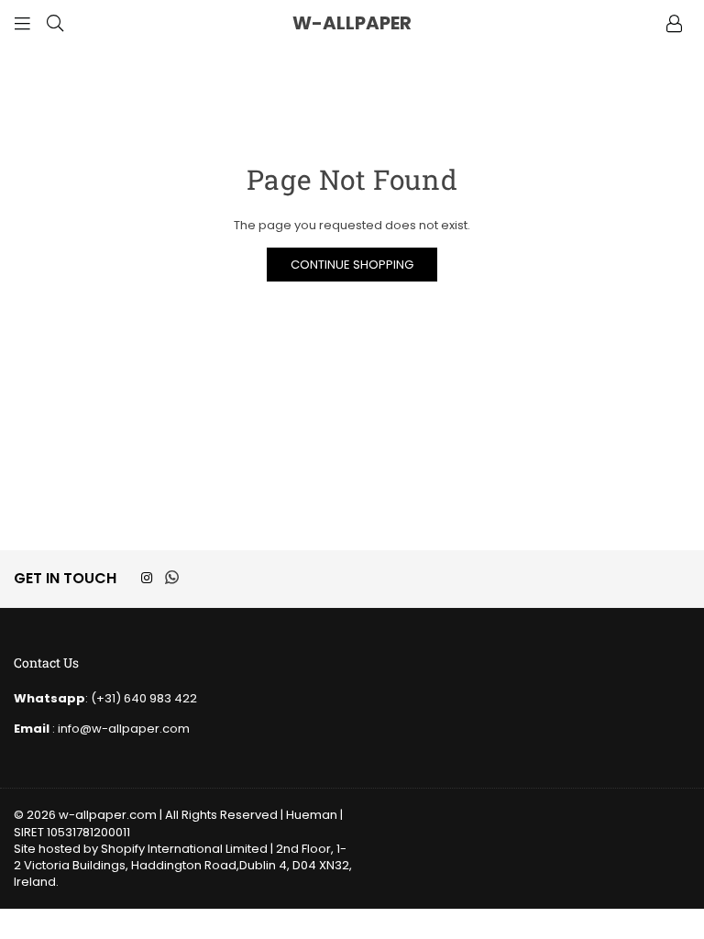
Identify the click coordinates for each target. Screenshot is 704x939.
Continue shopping (352, 264)
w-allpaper (396, 23)
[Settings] (673, 23)
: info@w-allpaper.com (120, 728)
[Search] (55, 23)
